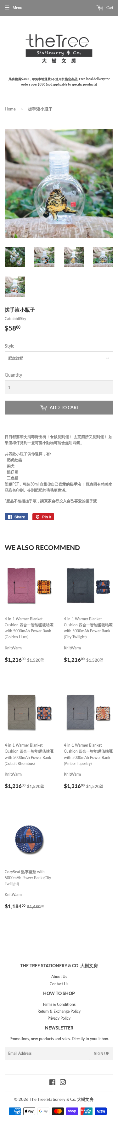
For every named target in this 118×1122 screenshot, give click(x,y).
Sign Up (101, 1053)
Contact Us (59, 984)
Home (10, 108)
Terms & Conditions (59, 1004)
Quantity (13, 375)
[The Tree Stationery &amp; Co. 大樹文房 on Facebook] (52, 1083)
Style (9, 346)
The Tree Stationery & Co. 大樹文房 (61, 1099)
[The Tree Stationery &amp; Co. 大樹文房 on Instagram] (63, 1083)
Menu (17, 7)
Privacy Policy (59, 1018)
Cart (109, 7)
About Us (59, 976)
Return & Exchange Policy (59, 1011)
